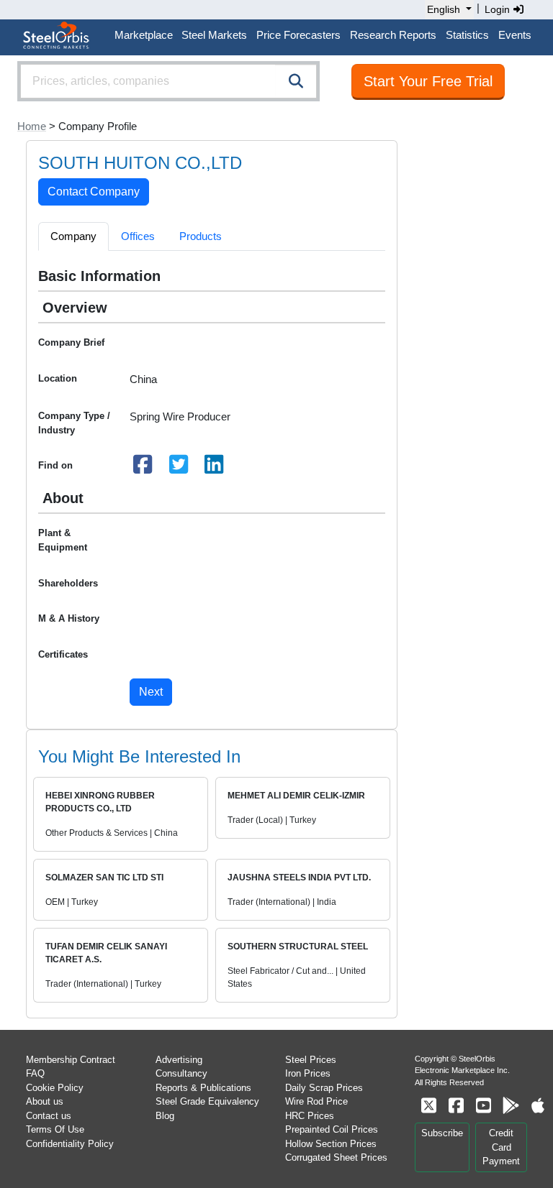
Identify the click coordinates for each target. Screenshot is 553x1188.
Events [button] (514, 35)
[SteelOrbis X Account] (428, 1105)
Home (31, 126)
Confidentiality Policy (70, 1143)
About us (44, 1101)
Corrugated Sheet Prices (336, 1157)
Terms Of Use (55, 1129)
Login (499, 9)
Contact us (48, 1115)
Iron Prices (308, 1073)
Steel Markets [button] (214, 35)
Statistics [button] (467, 35)
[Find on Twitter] (178, 468)
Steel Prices (310, 1059)
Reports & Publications (203, 1087)
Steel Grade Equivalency (207, 1101)
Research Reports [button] (393, 35)
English (443, 9)
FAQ (35, 1073)
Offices (138, 236)
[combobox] (168, 81)
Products (200, 236)
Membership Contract (70, 1059)
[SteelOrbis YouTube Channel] (483, 1105)
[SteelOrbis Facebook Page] (456, 1105)
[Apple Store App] (538, 1105)
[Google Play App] (510, 1105)
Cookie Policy (55, 1087)
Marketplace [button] (143, 35)
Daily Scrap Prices (324, 1087)
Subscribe (442, 1133)
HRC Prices (309, 1115)
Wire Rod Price (316, 1101)
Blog (165, 1115)
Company (73, 236)
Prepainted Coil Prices (331, 1129)
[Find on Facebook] (143, 468)
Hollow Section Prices (331, 1143)
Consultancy (181, 1073)
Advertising (179, 1059)
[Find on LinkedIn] (214, 468)
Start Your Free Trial (428, 81)
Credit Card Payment (501, 1147)
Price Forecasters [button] (298, 35)
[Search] (296, 81)
